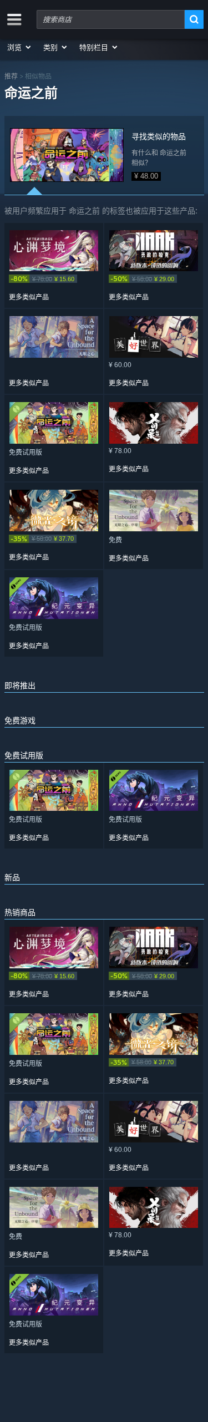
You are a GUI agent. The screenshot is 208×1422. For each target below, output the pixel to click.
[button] (20, 47)
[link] (54, 279)
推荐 (11, 76)
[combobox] (111, 19)
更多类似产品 (29, 297)
